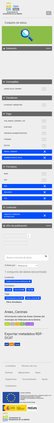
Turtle (17, 344)
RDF (6, 344)
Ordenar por (10, 265)
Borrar (48, 48)
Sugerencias (11, 379)
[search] (46, 256)
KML (22, 324)
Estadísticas (10, 386)
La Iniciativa (10, 366)
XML (11, 344)
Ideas (37, 372)
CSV (17, 324)
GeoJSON (29, 324)
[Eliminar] (29, 281)
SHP (12, 324)
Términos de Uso (29, 366)
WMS (7, 324)
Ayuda (44, 379)
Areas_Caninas (16, 312)
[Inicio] (12, 8)
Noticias (9, 372)
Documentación (29, 379)
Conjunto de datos (16, 22)
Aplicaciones (24, 372)
